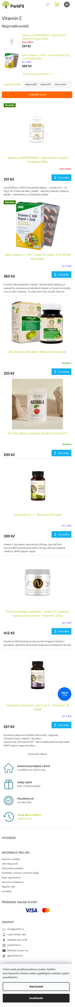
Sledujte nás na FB (17, 940)
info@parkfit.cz (15, 929)
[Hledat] (47, 4)
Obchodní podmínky (13, 868)
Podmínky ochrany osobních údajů (20, 873)
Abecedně (60, 84)
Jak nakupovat (10, 864)
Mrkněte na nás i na (17, 950)
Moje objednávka (11, 877)
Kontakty (7, 891)
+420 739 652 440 (16, 934)
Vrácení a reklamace (13, 882)
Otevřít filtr (37, 94)
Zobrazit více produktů (36, 73)
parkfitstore (14, 945)
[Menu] (66, 4)
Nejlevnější (31, 84)
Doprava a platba (11, 859)
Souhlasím (36, 998)
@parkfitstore (15, 956)
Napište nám (8, 887)
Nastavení (36, 987)
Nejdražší (46, 84)
